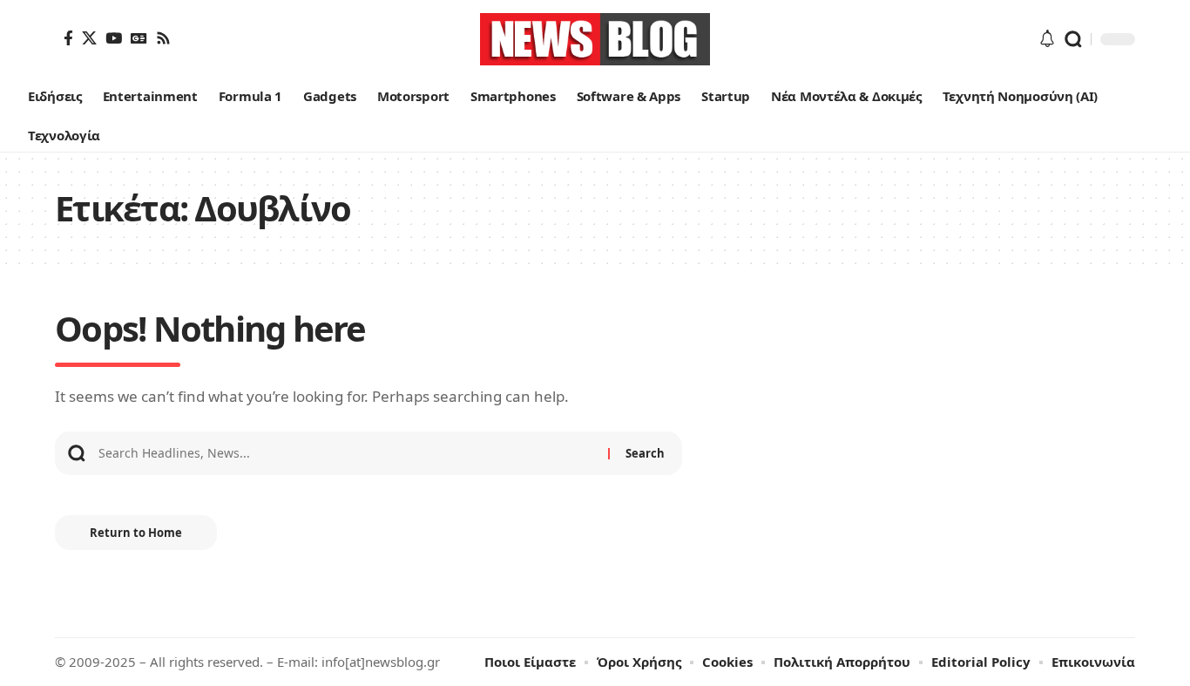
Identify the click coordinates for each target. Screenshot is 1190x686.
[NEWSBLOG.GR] (595, 39)
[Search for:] (346, 453)
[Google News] (139, 38)
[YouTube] (113, 38)
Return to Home (136, 532)
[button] (1073, 39)
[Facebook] (68, 38)
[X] (89, 38)
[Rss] (163, 38)
